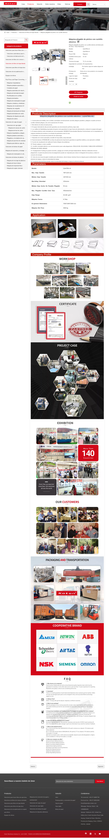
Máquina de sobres (12, 118)
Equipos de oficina (11, 75)
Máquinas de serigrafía (13, 108)
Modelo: (71, 49)
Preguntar (80, 92)
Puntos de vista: (73, 78)
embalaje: (71, 66)
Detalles (34, 110)
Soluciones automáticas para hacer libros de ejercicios (17, 53)
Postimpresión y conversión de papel (65, 800)
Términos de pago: (74, 61)
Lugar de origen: (73, 76)
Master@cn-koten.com (90, 803)
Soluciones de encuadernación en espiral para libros (17, 71)
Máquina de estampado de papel (16, 100)
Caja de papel (59, 803)
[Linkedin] (90, 834)
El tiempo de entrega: (72, 72)
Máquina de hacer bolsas (14, 163)
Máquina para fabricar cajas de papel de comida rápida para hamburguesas (17, 143)
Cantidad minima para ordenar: (75, 57)
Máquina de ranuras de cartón (16, 128)
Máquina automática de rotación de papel (17, 90)
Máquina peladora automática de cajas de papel (17, 135)
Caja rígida (58, 806)
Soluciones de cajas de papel (14, 122)
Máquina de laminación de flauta (16, 111)
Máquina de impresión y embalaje (15, 150)
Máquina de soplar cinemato (15, 168)
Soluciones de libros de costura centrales (17, 59)
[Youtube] (100, 834)
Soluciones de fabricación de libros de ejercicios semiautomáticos (17, 56)
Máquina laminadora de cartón (15, 113)
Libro (56, 797)
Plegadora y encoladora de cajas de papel (17, 138)
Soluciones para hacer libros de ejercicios (17, 50)
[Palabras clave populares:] (88, 4)
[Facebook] (85, 834)
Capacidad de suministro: (76, 64)
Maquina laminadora (12, 98)
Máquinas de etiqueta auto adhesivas (17, 116)
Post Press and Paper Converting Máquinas (17, 79)
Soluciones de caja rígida (14, 125)
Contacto (79, 4)
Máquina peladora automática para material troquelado (17, 85)
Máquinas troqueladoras (13, 83)
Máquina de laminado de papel (15, 93)
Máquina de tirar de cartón (15, 130)
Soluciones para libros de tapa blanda (14, 803)
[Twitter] (95, 834)
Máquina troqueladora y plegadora (16, 133)
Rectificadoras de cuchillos (14, 95)
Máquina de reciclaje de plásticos (16, 160)
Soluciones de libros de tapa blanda (15, 63)
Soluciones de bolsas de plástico (15, 157)
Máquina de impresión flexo (14, 165)
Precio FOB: (72, 54)
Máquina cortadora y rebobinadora (16, 103)
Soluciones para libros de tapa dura (15, 67)
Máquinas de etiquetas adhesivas (39, 812)
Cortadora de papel (12, 88)
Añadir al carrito (78, 96)
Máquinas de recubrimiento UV (15, 106)
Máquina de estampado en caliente (16, 154)
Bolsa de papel (59, 809)
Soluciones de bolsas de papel (14, 146)
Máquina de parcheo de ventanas (16, 140)
